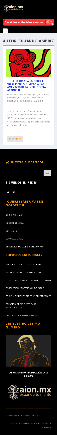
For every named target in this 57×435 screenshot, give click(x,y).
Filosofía (10, 101)
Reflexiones (27, 101)
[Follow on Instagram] (14, 192)
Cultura (21, 97)
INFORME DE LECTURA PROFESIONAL (24, 272)
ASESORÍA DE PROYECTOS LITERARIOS (24, 264)
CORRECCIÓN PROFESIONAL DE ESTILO (25, 288)
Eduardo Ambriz (23, 94)
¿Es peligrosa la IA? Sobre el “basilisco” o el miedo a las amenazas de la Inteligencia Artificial (26, 85)
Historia (18, 101)
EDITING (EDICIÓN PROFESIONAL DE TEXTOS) (28, 280)
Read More (15, 139)
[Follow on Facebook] (8, 192)
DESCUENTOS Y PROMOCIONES (21, 315)
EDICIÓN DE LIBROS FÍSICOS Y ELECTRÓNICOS (28, 296)
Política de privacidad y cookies (25, 423)
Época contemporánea (34, 97)
